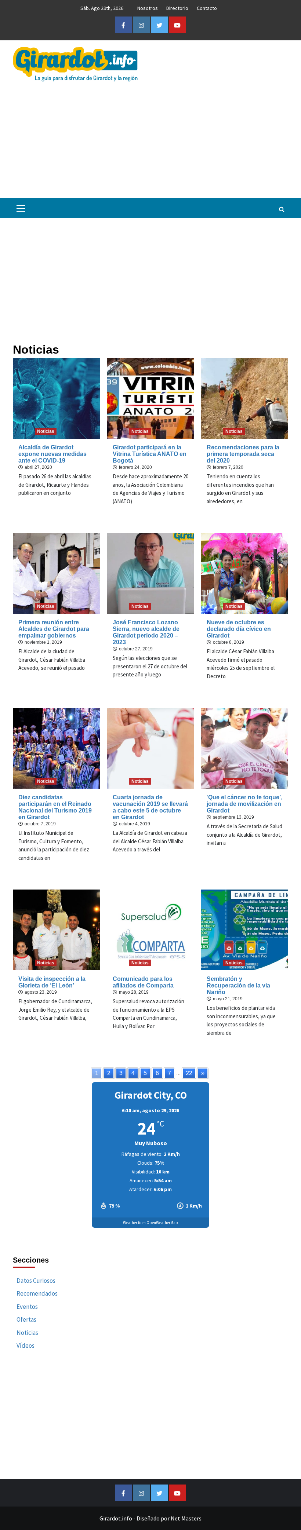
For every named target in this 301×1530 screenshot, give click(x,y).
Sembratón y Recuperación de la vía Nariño (238, 985)
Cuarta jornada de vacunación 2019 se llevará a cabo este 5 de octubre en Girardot (150, 807)
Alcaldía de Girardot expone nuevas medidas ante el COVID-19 (52, 454)
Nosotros (147, 8)
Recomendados (37, 1293)
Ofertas (26, 1319)
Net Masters (186, 1518)
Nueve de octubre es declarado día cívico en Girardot (239, 629)
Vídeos (26, 1345)
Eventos (27, 1307)
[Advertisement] (150, 136)
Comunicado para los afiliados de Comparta (143, 982)
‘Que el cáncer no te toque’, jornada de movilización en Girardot (244, 804)
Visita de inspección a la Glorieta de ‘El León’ (52, 982)
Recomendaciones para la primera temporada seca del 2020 (243, 454)
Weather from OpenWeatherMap (150, 1222)
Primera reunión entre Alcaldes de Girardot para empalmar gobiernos (53, 629)
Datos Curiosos (36, 1281)
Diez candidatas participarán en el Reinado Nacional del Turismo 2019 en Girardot (55, 807)
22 (189, 1073)
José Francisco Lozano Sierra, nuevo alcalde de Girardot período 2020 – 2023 (146, 632)
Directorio (177, 8)
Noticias (45, 431)
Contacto (207, 8)
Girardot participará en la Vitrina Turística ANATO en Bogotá (149, 454)
